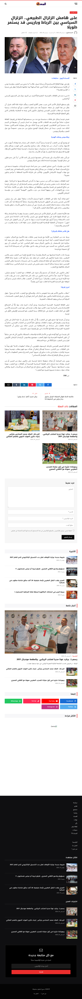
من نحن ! (74, 849)
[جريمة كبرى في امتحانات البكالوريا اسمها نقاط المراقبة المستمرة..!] (71, 595)
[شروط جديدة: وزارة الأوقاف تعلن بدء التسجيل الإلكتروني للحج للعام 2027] (71, 560)
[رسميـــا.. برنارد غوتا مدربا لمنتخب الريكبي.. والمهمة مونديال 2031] (59, 420)
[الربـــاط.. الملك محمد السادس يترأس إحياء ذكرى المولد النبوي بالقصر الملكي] (22, 420)
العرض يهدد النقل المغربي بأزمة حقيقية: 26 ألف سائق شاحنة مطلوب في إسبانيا (36, 581)
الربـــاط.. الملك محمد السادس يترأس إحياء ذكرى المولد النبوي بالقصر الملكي (23, 435)
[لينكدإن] (75, 95)
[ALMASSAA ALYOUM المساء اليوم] (41, 3)
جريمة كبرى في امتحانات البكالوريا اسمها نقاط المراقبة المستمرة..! (39, 592)
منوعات (74, 830)
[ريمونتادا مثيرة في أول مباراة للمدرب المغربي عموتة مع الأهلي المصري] (59, 453)
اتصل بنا (74, 845)
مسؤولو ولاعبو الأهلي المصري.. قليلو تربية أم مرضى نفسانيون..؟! (39, 569)
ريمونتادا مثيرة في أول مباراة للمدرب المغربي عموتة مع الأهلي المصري (61, 468)
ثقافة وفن (74, 826)
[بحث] (6, 3)
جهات (75, 819)
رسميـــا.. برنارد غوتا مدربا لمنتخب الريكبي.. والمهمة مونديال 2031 (59, 435)
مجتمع (75, 809)
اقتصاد (75, 816)
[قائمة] (76, 3)
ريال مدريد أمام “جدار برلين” (27, 396)
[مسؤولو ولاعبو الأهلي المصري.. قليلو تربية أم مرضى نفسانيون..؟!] (71, 572)
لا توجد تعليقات (32, 32)
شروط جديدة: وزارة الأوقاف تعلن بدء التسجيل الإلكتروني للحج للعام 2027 (37, 557)
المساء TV (74, 833)
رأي (76, 823)
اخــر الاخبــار (74, 12)
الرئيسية (74, 656)
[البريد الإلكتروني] (75, 106)
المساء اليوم (69, 32)
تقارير (75, 806)
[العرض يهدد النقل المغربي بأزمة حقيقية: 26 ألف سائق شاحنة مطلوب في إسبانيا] (71, 583)
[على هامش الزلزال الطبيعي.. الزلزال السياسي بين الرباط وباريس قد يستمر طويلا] (41, 55)
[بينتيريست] (75, 100)
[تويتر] (75, 89)
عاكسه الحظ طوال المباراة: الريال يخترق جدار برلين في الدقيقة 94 (59, 398)
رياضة (75, 812)
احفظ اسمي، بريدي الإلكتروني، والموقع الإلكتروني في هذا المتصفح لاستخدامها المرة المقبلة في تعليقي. (41, 530)
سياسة (75, 802)
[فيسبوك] (75, 84)
